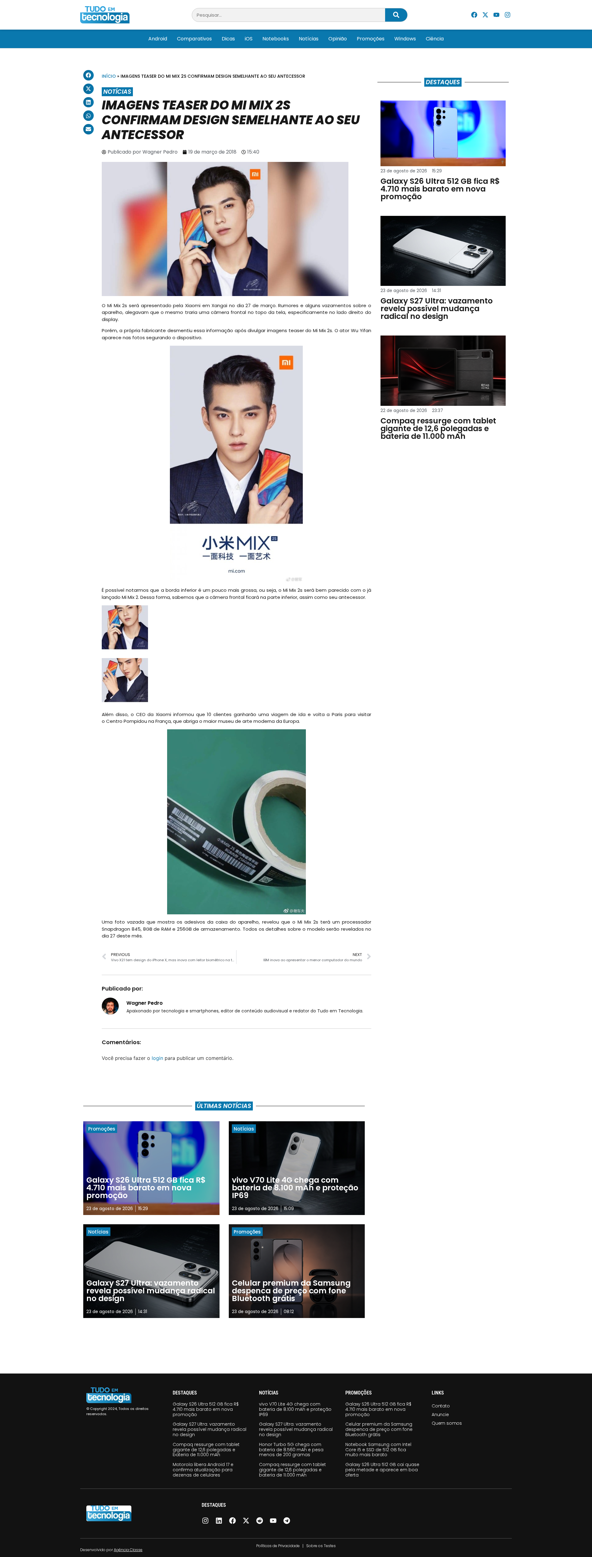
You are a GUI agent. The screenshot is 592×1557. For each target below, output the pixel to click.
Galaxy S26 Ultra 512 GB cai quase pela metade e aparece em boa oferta (382, 1469)
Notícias (309, 38)
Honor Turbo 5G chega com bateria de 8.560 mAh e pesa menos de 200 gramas (291, 1449)
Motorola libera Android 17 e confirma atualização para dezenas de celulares (203, 1469)
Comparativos (194, 38)
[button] (88, 75)
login (157, 1058)
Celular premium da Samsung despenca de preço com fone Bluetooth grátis (379, 1429)
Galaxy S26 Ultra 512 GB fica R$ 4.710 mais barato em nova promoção (206, 1409)
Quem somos (447, 1423)
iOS (249, 38)
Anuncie (440, 1414)
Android (157, 38)
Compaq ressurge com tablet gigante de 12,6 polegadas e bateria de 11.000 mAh (206, 1449)
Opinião (337, 38)
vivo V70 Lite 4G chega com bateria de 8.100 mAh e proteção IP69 (295, 1409)
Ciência (435, 38)
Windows (405, 38)
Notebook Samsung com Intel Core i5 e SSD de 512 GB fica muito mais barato (378, 1449)
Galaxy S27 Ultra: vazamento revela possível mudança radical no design (209, 1429)
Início (109, 76)
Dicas (228, 38)
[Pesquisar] (396, 15)
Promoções (370, 38)
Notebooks (275, 38)
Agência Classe (128, 1549)
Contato (441, 1406)
